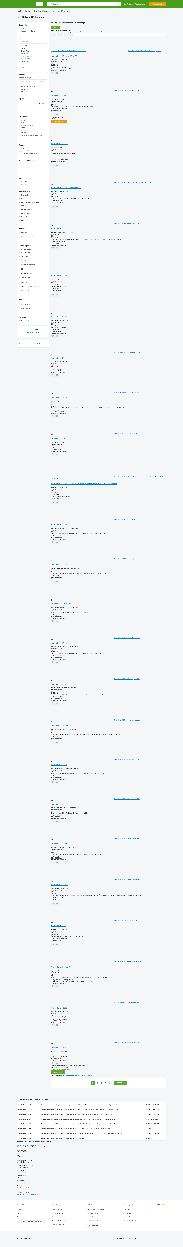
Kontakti (19, 1217)
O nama (19, 1209)
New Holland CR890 (25, 1133)
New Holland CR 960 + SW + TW (64, 56)
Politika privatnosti (58, 1213)
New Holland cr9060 (59, 1008)
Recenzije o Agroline (59, 1220)
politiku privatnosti (74, 1075)
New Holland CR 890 (59, 317)
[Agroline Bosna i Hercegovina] (25, 4)
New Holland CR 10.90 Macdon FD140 (66, 188)
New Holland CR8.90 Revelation (63, 604)
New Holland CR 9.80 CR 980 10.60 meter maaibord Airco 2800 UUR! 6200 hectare (84, 484)
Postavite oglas (59, 121)
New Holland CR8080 (25, 1128)
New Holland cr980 (58, 439)
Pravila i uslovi (57, 1209)
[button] (53, 73)
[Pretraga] (49, 4)
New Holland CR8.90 (59, 397)
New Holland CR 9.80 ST (61, 967)
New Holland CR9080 (59, 144)
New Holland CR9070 (25, 1119)
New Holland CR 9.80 (59, 844)
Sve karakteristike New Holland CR (28, 1145)
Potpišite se (58, 1072)
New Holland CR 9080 (59, 358)
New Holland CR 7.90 (59, 804)
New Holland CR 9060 (59, 276)
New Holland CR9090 (59, 229)
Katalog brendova (58, 1224)
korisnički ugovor (87, 1075)
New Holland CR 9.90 (59, 885)
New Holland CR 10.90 (60, 725)
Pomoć (19, 1213)
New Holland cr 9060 (59, 96)
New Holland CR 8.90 (59, 684)
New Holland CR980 (25, 1109)
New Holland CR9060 (25, 1124)
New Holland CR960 (25, 1138)
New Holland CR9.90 (59, 564)
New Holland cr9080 (59, 1047)
